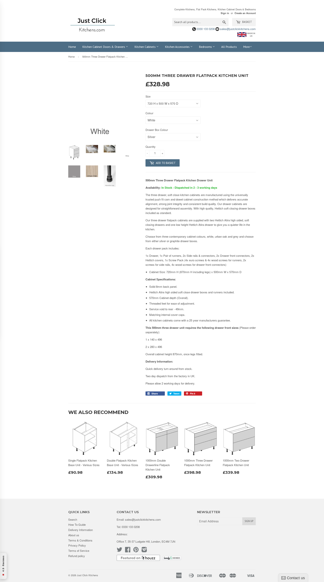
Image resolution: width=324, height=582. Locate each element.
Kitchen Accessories (177, 47)
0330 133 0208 (205, 29)
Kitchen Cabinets (145, 47)
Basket (247, 22)
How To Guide (77, 524)
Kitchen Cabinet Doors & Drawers (104, 47)
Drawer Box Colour (157, 130)
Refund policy (76, 556)
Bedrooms (206, 47)
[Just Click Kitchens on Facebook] (127, 551)
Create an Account (245, 13)
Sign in (225, 13)
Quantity (150, 147)
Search (72, 519)
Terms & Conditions (80, 540)
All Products (229, 47)
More (246, 47)
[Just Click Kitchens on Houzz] (138, 560)
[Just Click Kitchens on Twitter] (119, 551)
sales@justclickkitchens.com (237, 29)
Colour (149, 113)
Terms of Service (78, 551)
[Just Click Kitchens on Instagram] (144, 551)
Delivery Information (80, 530)
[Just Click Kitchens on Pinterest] (136, 551)
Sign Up (249, 521)
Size (148, 96)
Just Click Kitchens (87, 575)
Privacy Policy (77, 545)
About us (73, 535)
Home (72, 47)
